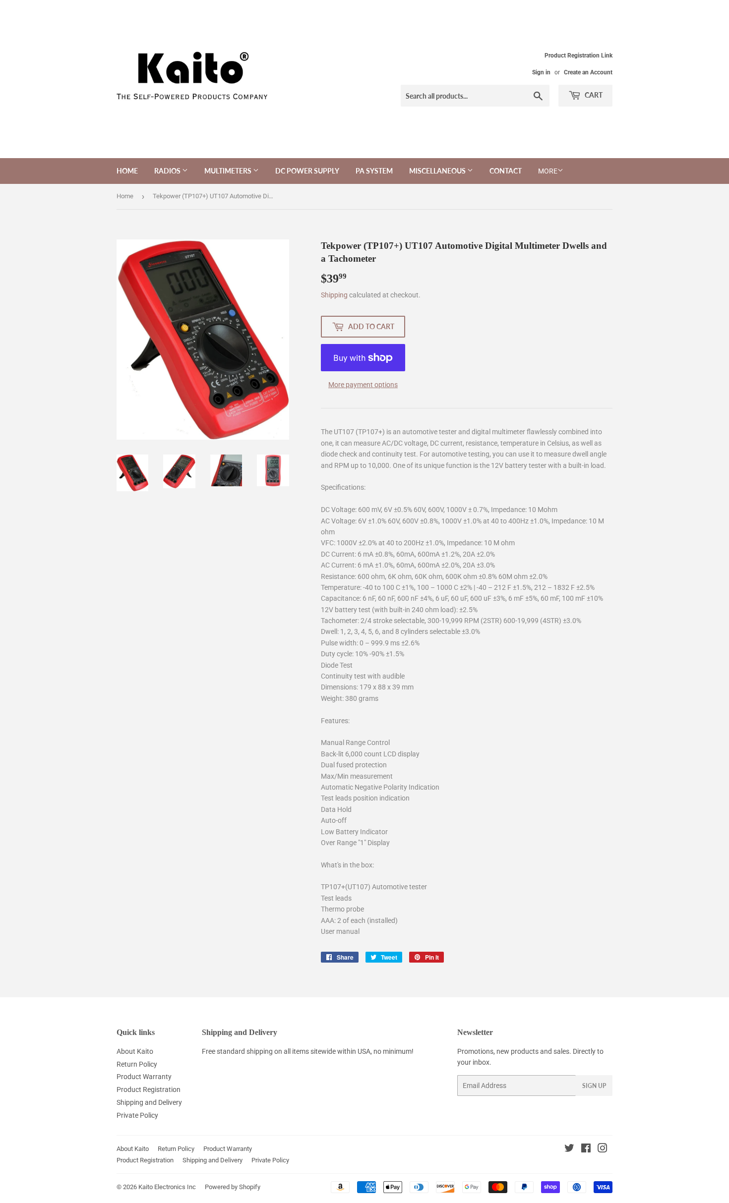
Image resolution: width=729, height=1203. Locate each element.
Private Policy (137, 1115)
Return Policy (137, 1064)
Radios (168, 171)
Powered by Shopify (232, 1187)
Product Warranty (144, 1077)
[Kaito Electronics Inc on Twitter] (569, 1149)
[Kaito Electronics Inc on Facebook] (586, 1149)
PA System (374, 171)
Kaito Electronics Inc (167, 1187)
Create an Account (588, 72)
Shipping (334, 295)
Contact (505, 171)
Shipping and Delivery (149, 1102)
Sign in (541, 72)
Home (127, 171)
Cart (593, 95)
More (547, 171)
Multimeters (228, 171)
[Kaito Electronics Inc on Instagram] (603, 1149)
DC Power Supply (307, 171)
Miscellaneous (438, 171)
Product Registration (149, 1089)
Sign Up (594, 1085)
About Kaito (135, 1051)
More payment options (363, 385)
